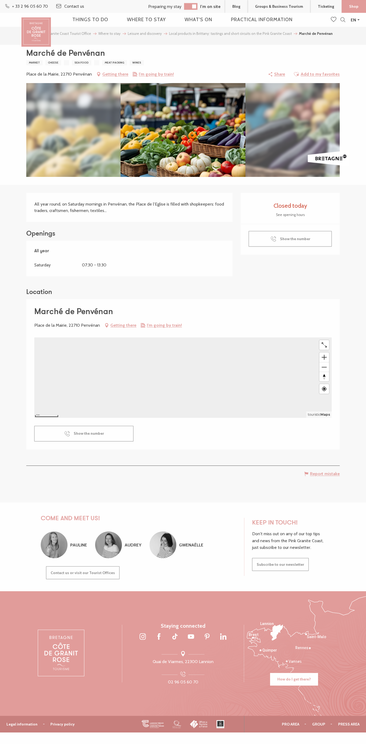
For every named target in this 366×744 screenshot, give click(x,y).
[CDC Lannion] (152, 724)
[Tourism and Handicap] (220, 724)
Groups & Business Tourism (279, 6)
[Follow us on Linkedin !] (223, 637)
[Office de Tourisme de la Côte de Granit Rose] (36, 27)
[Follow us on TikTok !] (175, 637)
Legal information (22, 724)
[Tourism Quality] (177, 724)
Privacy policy (62, 724)
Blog (236, 6)
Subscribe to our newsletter (280, 564)
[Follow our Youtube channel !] (191, 637)
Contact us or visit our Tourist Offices (83, 572)
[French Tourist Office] (199, 724)
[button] (343, 20)
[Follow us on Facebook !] (159, 637)
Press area (349, 724)
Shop (353, 6)
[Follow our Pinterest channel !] (207, 637)
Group (318, 724)
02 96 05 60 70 (183, 682)
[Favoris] (334, 20)
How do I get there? (294, 679)
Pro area (290, 724)
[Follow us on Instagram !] (143, 637)
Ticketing (326, 6)
